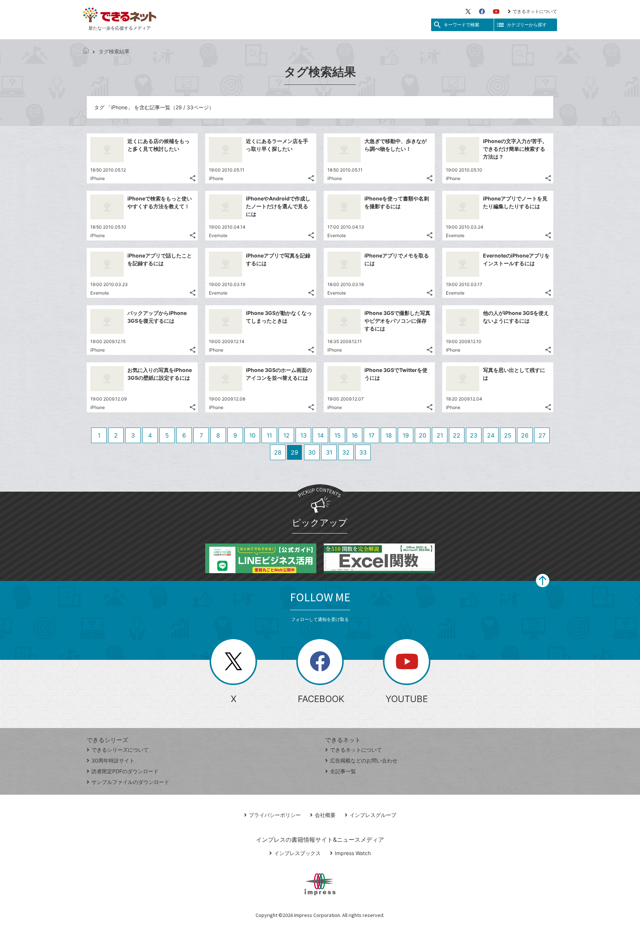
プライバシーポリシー (275, 815)
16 (354, 435)
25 (507, 435)
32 (346, 452)
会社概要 (325, 815)
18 (389, 435)
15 (337, 435)
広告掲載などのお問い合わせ (363, 760)
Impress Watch (353, 853)
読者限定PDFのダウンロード (125, 771)
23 (473, 435)
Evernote (218, 235)
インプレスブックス (297, 853)
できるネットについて (535, 11)
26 (525, 435)
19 (406, 435)
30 (312, 452)
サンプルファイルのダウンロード (130, 782)
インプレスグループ (373, 815)
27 (542, 435)
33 (363, 452)
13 (303, 435)
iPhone (97, 178)
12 (286, 435)
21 (440, 435)
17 (371, 435)
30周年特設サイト (112, 760)
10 (252, 435)
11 (269, 435)
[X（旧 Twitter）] (468, 11)
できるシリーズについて (120, 750)
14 (320, 435)
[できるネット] (86, 51)
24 (490, 435)
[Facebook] (482, 11)
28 (277, 452)
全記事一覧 (343, 771)
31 (329, 452)
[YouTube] (496, 11)
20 (422, 435)
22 (456, 435)
